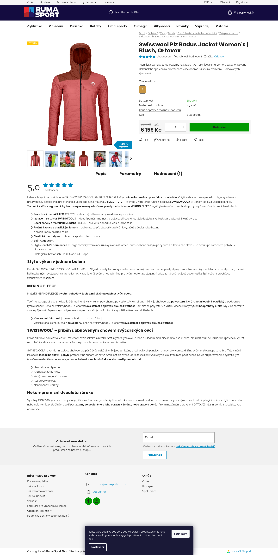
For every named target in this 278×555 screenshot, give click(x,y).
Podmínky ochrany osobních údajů (48, 515)
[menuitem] (35, 26)
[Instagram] (96, 501)
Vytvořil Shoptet (241, 551)
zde (91, 538)
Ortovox (219, 56)
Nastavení (97, 547)
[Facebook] (88, 501)
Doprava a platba (66, 2)
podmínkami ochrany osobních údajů (195, 446)
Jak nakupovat (36, 496)
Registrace (242, 2)
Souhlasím (180, 533)
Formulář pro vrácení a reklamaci (47, 505)
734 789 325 (100, 491)
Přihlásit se (155, 454)
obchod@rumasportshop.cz (109, 484)
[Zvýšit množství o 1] (183, 127)
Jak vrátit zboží (36, 486)
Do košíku (219, 127)
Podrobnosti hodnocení (188, 56)
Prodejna (45, 2)
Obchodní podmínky (39, 510)
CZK (206, 2)
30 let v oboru (90, 2)
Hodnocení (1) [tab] (168, 173)
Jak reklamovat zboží (40, 491)
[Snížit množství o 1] (167, 127)
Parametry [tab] (130, 173)
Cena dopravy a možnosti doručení (160, 110)
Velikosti (32, 501)
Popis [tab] (101, 173)
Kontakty (109, 2)
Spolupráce (149, 491)
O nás (30, 2)
